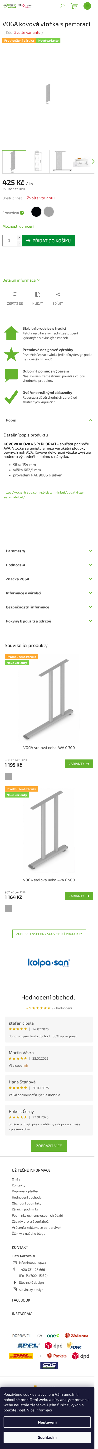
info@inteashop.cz (32, 1262)
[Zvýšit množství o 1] (19, 238)
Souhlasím (47, 1437)
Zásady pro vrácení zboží (30, 1221)
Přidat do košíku (52, 240)
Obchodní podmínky (26, 1203)
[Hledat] (62, 6)
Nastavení (47, 1422)
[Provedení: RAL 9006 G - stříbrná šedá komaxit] (8, 776)
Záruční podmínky (25, 1209)
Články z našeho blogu (28, 1233)
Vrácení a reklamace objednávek (36, 1227)
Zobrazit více (49, 1145)
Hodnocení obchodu (49, 997)
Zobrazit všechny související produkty (49, 934)
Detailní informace (19, 280)
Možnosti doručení (18, 226)
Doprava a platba (25, 1191)
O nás (16, 1179)
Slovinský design (31, 1282)
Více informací (39, 1410)
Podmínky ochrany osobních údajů (37, 1215)
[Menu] (87, 6)
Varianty (76, 764)
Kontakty (18, 1185)
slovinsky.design (31, 1289)
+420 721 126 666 (32, 1270)
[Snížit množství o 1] (19, 243)
